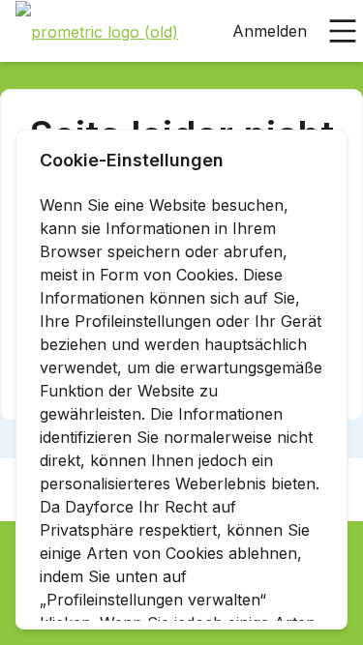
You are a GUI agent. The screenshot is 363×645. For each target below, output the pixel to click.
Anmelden (269, 31)
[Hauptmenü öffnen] (342, 31)
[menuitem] (96, 32)
